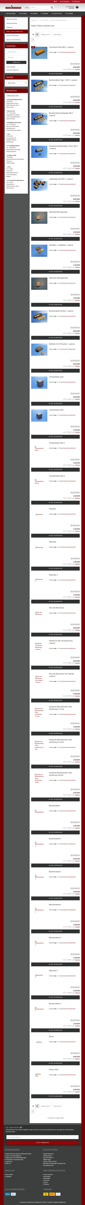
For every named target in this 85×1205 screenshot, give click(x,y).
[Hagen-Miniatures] (13, 7)
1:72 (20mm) (44, 13)
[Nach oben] (80, 1201)
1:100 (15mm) (23, 13)
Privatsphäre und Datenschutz (14, 1159)
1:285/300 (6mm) (10, 13)
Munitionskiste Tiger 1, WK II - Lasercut (63, 80)
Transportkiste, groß (56, 377)
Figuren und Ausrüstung (13, 39)
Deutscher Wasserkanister (58, 278)
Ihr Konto (46, 1180)
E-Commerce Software (26, 1202)
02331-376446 (52, 1161)
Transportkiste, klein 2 (57, 443)
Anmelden (16, 62)
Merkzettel (76, 1)
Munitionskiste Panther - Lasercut (61, 311)
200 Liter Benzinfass (56, 608)
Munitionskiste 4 (55, 1004)
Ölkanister (52, 542)
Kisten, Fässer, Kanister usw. (14, 31)
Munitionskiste (54, 806)
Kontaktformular (48, 1165)
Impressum (8, 1161)
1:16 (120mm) (69, 13)
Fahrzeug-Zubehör (11, 23)
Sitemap (46, 1184)
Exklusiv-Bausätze (11, 19)
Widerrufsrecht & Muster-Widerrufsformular (18, 1154)
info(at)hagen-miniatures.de (57, 1163)
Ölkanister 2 (53, 575)
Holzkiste (52, 509)
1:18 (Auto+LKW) (56, 13)
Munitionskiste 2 (55, 872)
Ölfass (51, 1037)
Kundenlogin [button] (65, 1)
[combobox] (45, 35)
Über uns (8, 1163)
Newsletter (47, 1176)
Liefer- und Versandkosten (13, 1156)
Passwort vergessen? (12, 70)
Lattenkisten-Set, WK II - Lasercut (61, 179)
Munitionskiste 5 (55, 839)
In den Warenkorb (55, 74)
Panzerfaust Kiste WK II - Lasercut (61, 47)
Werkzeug (9, 27)
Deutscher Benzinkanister (58, 212)
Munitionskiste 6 (55, 905)
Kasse (46, 1182)
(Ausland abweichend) (69, 52)
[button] (55, 1)
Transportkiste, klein (56, 410)
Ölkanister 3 (53, 971)
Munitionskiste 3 (55, 938)
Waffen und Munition (12, 35)
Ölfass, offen (53, 1070)
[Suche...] (52, 7)
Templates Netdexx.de (59, 1202)
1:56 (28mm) (33, 13)
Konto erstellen (10, 67)
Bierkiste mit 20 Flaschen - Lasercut (62, 344)
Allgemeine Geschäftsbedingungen (15, 1157)
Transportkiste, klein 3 (57, 476)
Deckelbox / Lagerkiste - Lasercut (61, 245)
